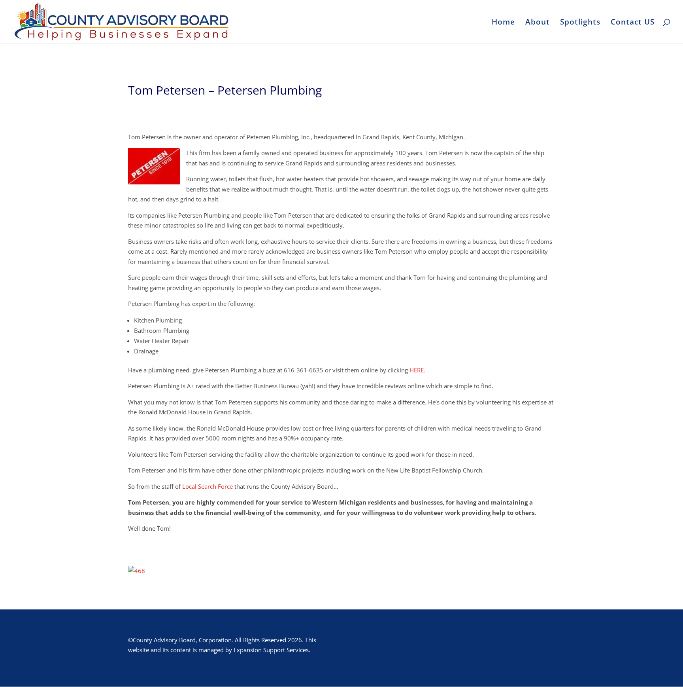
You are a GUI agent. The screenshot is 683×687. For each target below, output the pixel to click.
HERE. (416, 370)
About (537, 23)
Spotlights (580, 23)
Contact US (633, 23)
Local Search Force (207, 486)
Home (503, 23)
